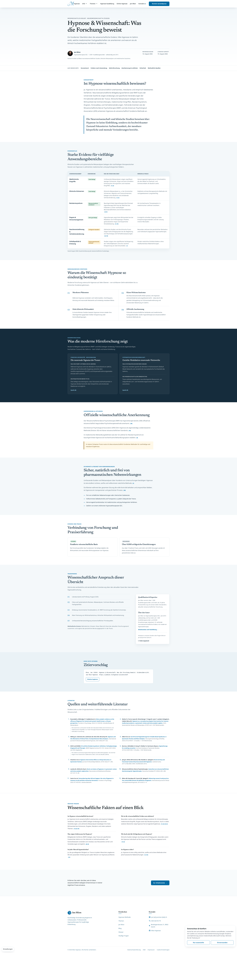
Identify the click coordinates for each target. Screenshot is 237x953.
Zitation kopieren (92, 679)
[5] (106, 212)
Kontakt (141, 4)
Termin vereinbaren (159, 4)
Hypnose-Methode (124, 917)
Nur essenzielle (198, 943)
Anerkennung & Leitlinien (130, 68)
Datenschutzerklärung (134, 950)
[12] (130, 430)
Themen (92, 4)
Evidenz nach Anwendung (99, 68)
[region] (118, 210)
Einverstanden (222, 943)
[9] (88, 844)
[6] (105, 236)
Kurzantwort (85, 68)
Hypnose (77, 4)
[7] (127, 245)
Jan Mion (133, 4)
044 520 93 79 (156, 921)
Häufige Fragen (123, 936)
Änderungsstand (144, 641)
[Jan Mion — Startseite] (71, 4)
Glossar (120, 932)
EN (145, 4)
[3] (118, 197)
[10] (117, 224)
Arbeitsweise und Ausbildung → (148, 629)
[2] (113, 185)
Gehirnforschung (114, 68)
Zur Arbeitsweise (160, 883)
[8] (76, 828)
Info (83, 4)
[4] (105, 212)
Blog (119, 928)
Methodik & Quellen (154, 68)
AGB (144, 950)
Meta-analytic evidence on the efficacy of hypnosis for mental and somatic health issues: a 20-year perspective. (92, 721)
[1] (111, 185)
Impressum (151, 950)
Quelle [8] (73, 390)
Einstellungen (8, 949)
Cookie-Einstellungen (163, 950)
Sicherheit (143, 68)
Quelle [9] (125, 390)
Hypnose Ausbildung (107, 4)
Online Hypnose (122, 4)
